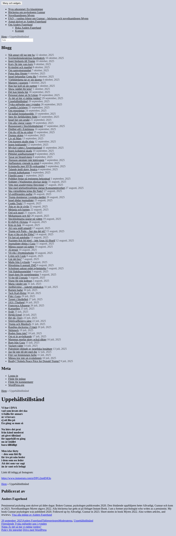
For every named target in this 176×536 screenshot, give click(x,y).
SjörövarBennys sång (19, 320)
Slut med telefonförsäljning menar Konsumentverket (36, 187)
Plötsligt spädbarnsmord (21, 153)
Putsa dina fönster (18, 73)
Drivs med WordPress (35, 529)
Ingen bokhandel (17, 144)
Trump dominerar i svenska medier (27, 197)
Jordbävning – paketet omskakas (25, 286)
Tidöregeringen (50, 520)
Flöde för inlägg (17, 378)
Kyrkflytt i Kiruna (18, 221)
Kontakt (19, 30)
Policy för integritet (11, 529)
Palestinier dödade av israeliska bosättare (30, 348)
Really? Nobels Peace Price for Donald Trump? (34, 361)
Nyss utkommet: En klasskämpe (25, 9)
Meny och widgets (12, 3)
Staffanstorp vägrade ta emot (23, 163)
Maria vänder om (17, 283)
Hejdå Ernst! (15, 314)
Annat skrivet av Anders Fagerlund (27, 21)
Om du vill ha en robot (20, 132)
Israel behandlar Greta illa (22, 76)
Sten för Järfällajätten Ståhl (22, 116)
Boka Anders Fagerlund (28, 27)
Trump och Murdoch (19, 324)
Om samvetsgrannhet (19, 70)
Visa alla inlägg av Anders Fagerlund (32, 514)
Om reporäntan (16, 110)
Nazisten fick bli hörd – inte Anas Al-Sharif (31, 240)
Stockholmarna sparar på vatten (25, 218)
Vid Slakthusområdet (19, 271)
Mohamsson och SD (19, 215)
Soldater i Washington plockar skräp (27, 181)
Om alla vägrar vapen (20, 122)
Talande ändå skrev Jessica (22, 169)
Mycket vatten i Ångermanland (25, 147)
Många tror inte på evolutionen (25, 358)
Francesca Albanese (19, 305)
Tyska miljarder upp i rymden (24, 104)
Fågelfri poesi (15, 175)
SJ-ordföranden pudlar (20, 194)
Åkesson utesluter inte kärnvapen (26, 160)
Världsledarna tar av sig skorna (25, 79)
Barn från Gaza (16, 342)
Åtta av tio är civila (18, 206)
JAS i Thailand (16, 302)
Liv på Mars (14, 138)
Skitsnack (13, 330)
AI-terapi (13, 249)
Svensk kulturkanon (19, 172)
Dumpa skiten (15, 135)
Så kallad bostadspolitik (21, 113)
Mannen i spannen (18, 82)
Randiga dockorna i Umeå (22, 327)
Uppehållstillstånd (18, 101)
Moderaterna (65, 520)
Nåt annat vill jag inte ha (21, 54)
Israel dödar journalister (21, 200)
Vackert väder (15, 345)
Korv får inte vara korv (20, 64)
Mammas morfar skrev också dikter (27, 339)
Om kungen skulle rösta (21, 141)
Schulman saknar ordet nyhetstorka (27, 268)
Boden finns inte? (17, 333)
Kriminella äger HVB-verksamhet (26, 166)
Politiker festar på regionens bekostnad (29, 178)
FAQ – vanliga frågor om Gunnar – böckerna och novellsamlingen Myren (48, 18)
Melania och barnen (19, 209)
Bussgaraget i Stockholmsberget (25, 126)
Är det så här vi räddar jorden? (24, 98)
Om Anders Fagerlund (20, 24)
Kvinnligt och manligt (20, 67)
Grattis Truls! (15, 203)
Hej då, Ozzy (15, 317)
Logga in (13, 375)
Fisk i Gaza (14, 296)
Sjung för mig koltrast (20, 280)
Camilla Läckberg (18, 107)
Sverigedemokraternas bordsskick (26, 58)
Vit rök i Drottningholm (21, 252)
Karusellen (14, 308)
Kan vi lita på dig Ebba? (21, 234)
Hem (4, 36)
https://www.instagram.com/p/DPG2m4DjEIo (26, 478)
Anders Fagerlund (32, 520)
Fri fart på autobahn (19, 237)
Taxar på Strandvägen (20, 157)
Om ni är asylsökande (20, 336)
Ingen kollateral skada (20, 150)
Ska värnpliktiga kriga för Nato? (25, 191)
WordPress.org (16, 385)
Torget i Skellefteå (18, 299)
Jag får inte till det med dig (22, 351)
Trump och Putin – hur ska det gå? (27, 231)
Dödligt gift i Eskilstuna (21, 129)
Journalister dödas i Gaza (21, 243)
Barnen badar (15, 290)
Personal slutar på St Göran (23, 95)
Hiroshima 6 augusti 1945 (22, 265)
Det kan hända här (18, 92)
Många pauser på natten (21, 246)
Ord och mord (16, 212)
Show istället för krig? (20, 88)
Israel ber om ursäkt (19, 119)
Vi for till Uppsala (18, 277)
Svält (11, 311)
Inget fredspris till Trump (21, 61)
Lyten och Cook (17, 256)
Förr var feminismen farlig (22, 354)
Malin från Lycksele (19, 262)
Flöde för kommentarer (20, 381)
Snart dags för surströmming (23, 274)
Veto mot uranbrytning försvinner (26, 184)
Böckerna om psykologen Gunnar (26, 12)
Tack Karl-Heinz (17, 293)
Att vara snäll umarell (19, 228)
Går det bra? (15, 259)
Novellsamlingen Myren (21, 15)
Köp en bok (14, 225)
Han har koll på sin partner (22, 85)
